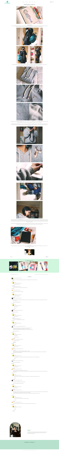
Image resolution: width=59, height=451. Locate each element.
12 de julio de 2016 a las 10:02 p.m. (19, 310)
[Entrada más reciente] (18, 274)
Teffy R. (15, 282)
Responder (14, 285)
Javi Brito (14, 310)
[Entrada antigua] (34, 274)
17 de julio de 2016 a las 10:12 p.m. (18, 365)
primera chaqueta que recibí (28, 121)
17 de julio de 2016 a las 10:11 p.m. (17, 345)
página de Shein (36, 122)
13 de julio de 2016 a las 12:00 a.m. (21, 326)
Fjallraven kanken (37, 181)
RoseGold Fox (14, 339)
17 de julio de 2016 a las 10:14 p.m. (18, 397)
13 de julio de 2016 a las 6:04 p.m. (20, 360)
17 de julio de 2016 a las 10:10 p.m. (18, 305)
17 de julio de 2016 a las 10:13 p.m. (18, 375)
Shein (33, 26)
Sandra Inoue (14, 360)
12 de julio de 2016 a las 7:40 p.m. (17, 286)
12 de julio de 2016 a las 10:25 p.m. (17, 318)
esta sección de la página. (38, 65)
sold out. (25, 65)
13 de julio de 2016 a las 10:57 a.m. (19, 339)
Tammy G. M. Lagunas (15, 326)
